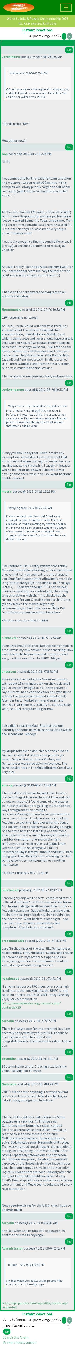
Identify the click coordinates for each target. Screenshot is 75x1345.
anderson (9, 671)
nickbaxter (10, 638)
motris (7, 491)
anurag (7, 785)
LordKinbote (11, 56)
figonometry (11, 309)
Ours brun (9, 1084)
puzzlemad (10, 890)
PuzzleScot (10, 978)
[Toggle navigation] (66, 8)
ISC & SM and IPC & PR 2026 (37, 23)
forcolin (8, 1021)
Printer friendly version (19, 1342)
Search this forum (16, 1337)
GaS (5, 154)
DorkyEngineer (13, 389)
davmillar (9, 1058)
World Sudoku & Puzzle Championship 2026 (37, 18)
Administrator (12, 1248)
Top (69, 50)
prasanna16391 (13, 941)
